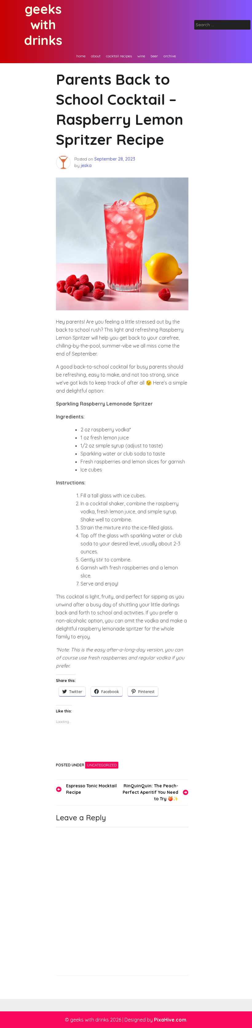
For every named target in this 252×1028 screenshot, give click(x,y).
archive (169, 56)
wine (141, 56)
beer (154, 56)
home (80, 56)
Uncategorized (101, 765)
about (95, 56)
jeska (86, 165)
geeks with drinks (43, 24)
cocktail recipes (119, 56)
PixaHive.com (170, 1020)
